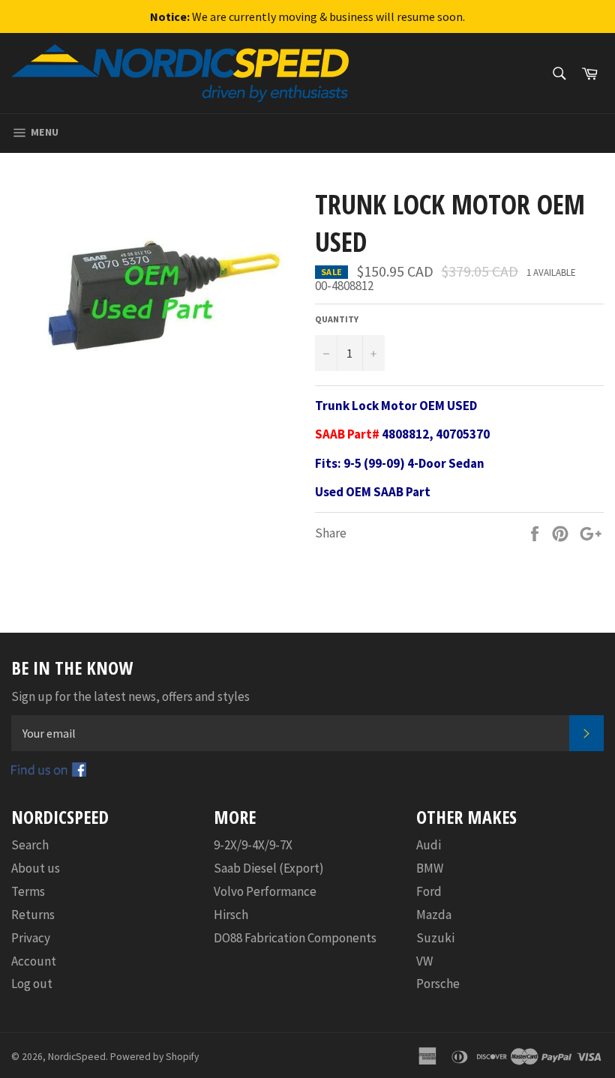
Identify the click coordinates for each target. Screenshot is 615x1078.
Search (30, 845)
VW (424, 961)
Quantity (336, 319)
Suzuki (435, 938)
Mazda (434, 914)
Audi (428, 845)
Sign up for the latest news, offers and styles (130, 696)
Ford (429, 891)
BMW (429, 868)
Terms (28, 891)
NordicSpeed (77, 1056)
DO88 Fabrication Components (295, 938)
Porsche (438, 983)
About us (35, 868)
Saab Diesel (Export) (269, 868)
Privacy (30, 938)
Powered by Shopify (154, 1056)
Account (33, 961)
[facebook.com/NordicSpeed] (48, 772)
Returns (33, 914)
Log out (31, 983)
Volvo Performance (265, 891)
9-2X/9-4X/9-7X (253, 845)
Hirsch (231, 914)
